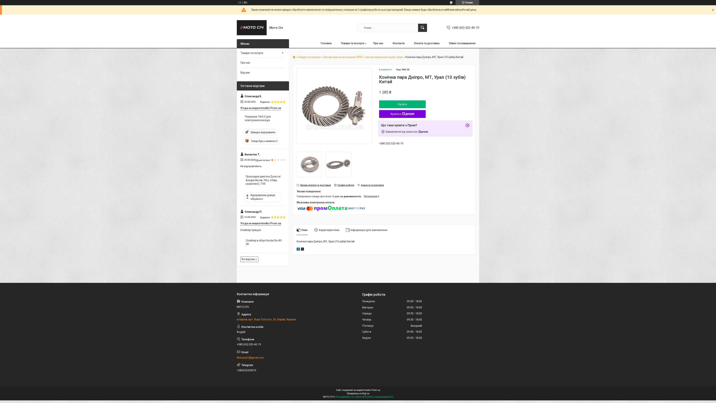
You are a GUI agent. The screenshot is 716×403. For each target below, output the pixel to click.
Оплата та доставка (426, 43)
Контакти (399, 43)
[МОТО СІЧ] (252, 27)
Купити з (396, 114)
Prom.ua (376, 390)
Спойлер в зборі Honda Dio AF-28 (264, 242)
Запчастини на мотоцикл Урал (384, 57)
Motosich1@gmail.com (250, 357)
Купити (402, 104)
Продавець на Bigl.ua (358, 393)
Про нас (378, 43)
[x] (302, 249)
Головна (326, 43)
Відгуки (245, 72)
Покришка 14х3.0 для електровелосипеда (258, 118)
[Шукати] (422, 28)
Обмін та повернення (462, 43)
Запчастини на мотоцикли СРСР (343, 57)
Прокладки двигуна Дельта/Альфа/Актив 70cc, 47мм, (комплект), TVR (263, 180)
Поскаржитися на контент (349, 397)
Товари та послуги (352, 43)
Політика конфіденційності (379, 397)
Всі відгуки (248, 259)
